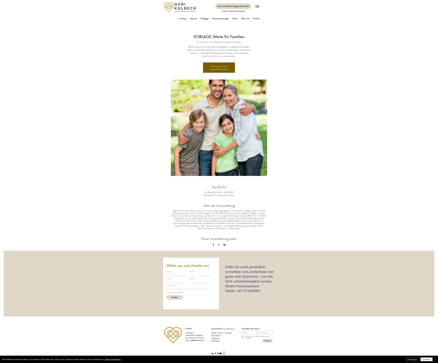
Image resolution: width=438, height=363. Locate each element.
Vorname (169, 271)
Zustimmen (426, 359)
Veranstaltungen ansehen (219, 69)
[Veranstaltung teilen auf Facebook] (213, 245)
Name (191, 271)
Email (168, 278)
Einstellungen (412, 359)
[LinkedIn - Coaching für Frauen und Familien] (212, 353)
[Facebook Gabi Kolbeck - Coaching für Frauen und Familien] (215, 353)
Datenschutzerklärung (113, 359)
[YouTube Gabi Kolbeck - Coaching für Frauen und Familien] (220, 353)
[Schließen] (435, 359)
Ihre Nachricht (171, 285)
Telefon (191, 278)
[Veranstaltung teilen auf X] (219, 245)
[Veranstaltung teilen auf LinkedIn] (225, 245)
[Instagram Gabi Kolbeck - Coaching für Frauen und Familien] (218, 353)
